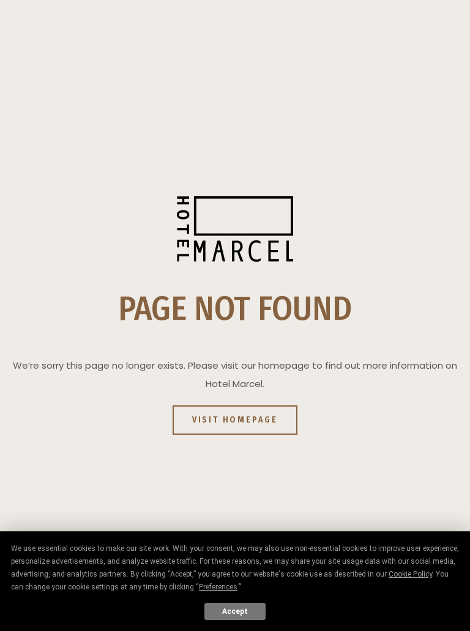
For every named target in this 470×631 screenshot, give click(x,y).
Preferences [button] (218, 587)
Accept (235, 611)
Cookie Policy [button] (410, 574)
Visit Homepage (235, 420)
